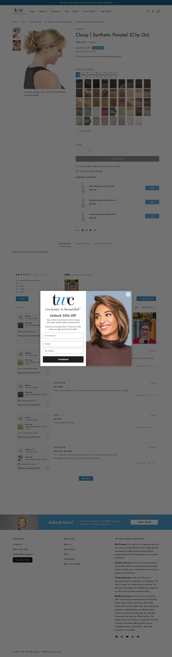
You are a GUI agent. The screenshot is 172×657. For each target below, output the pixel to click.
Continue (63, 359)
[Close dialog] (128, 294)
